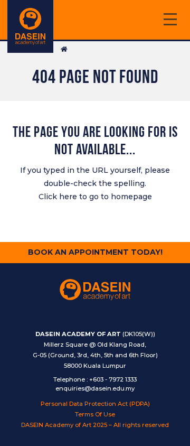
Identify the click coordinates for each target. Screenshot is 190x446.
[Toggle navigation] (170, 21)
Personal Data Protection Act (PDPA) (95, 403)
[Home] (30, 26)
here (68, 196)
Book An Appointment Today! (95, 252)
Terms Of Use (95, 414)
